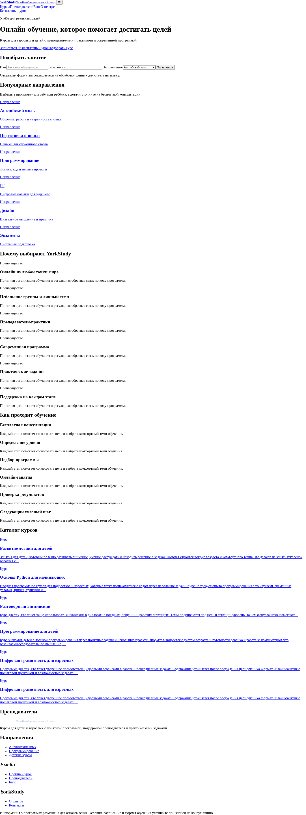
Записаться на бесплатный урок (24, 48)
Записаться (165, 67)
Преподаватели (21, 7)
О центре (48, 7)
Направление (112, 67)
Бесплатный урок (13, 11)
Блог (37, 7)
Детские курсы (20, 755)
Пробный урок (20, 774)
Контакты (16, 805)
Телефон (54, 67)
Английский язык (22, 747)
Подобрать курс (61, 48)
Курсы (5, 7)
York (28, 2)
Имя (3, 67)
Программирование (24, 751)
